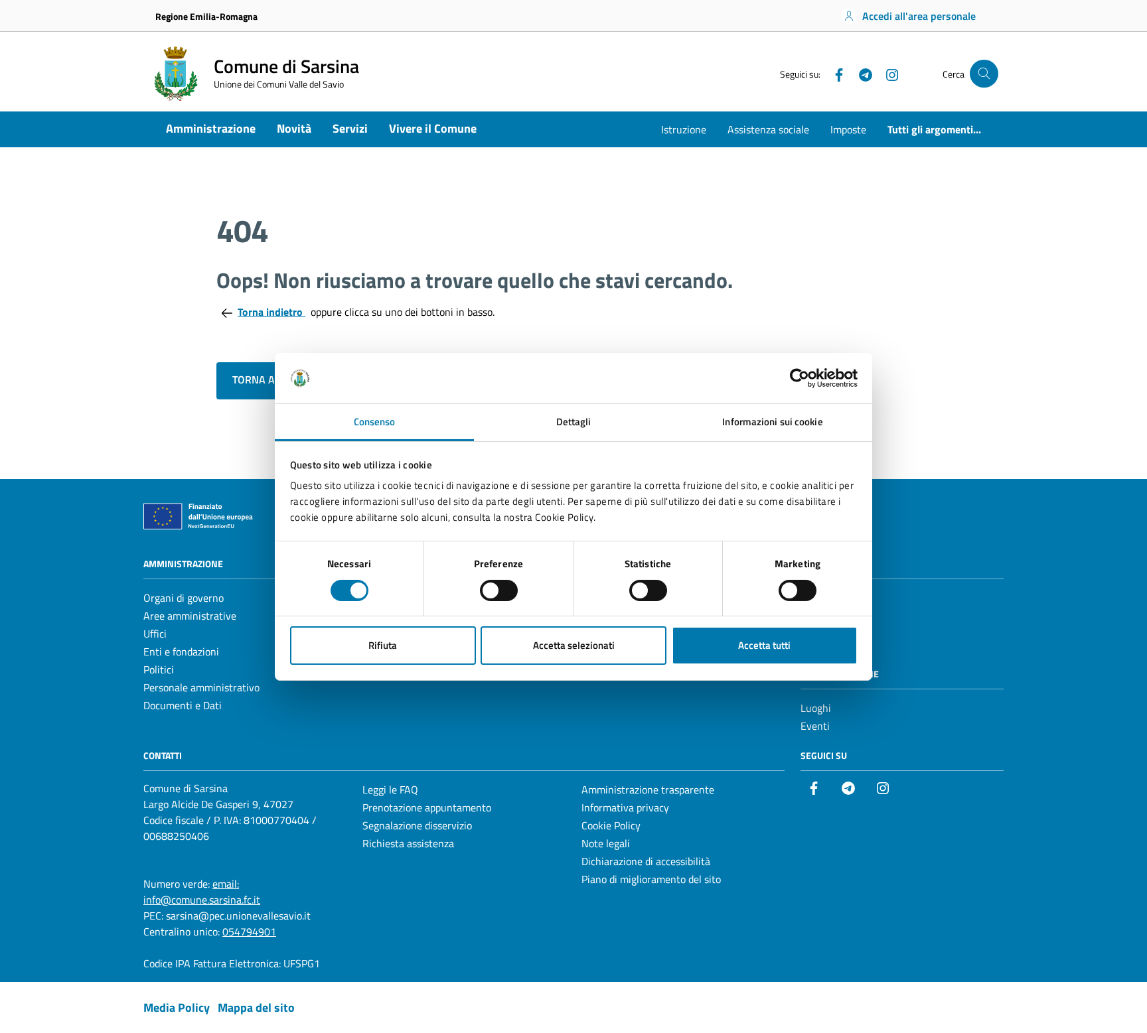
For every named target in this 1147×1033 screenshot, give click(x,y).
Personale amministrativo (201, 687)
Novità (294, 128)
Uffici (155, 634)
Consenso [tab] (375, 421)
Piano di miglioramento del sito (651, 879)
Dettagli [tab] (573, 421)
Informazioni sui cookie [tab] (772, 421)
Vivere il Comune (433, 128)
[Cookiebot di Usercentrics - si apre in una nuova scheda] (799, 378)
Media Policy (176, 1007)
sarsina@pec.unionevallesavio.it (238, 916)
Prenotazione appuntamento (426, 807)
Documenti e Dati (182, 705)
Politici (158, 669)
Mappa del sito (256, 1007)
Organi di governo (183, 598)
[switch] (499, 590)
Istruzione (683, 129)
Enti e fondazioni (181, 651)
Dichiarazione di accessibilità (645, 861)
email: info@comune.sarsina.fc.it (201, 892)
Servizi (350, 128)
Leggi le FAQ (390, 789)
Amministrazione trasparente (647, 789)
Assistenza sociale (768, 129)
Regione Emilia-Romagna (206, 16)
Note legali (605, 843)
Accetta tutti (764, 645)
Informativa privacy (625, 807)
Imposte (848, 129)
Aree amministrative (189, 616)
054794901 (249, 931)
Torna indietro (271, 312)
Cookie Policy (611, 825)
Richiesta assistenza (408, 843)
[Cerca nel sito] (984, 74)
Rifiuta (382, 645)
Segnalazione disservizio (417, 825)
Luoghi (816, 708)
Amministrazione (211, 128)
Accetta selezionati (574, 645)
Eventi (815, 726)
